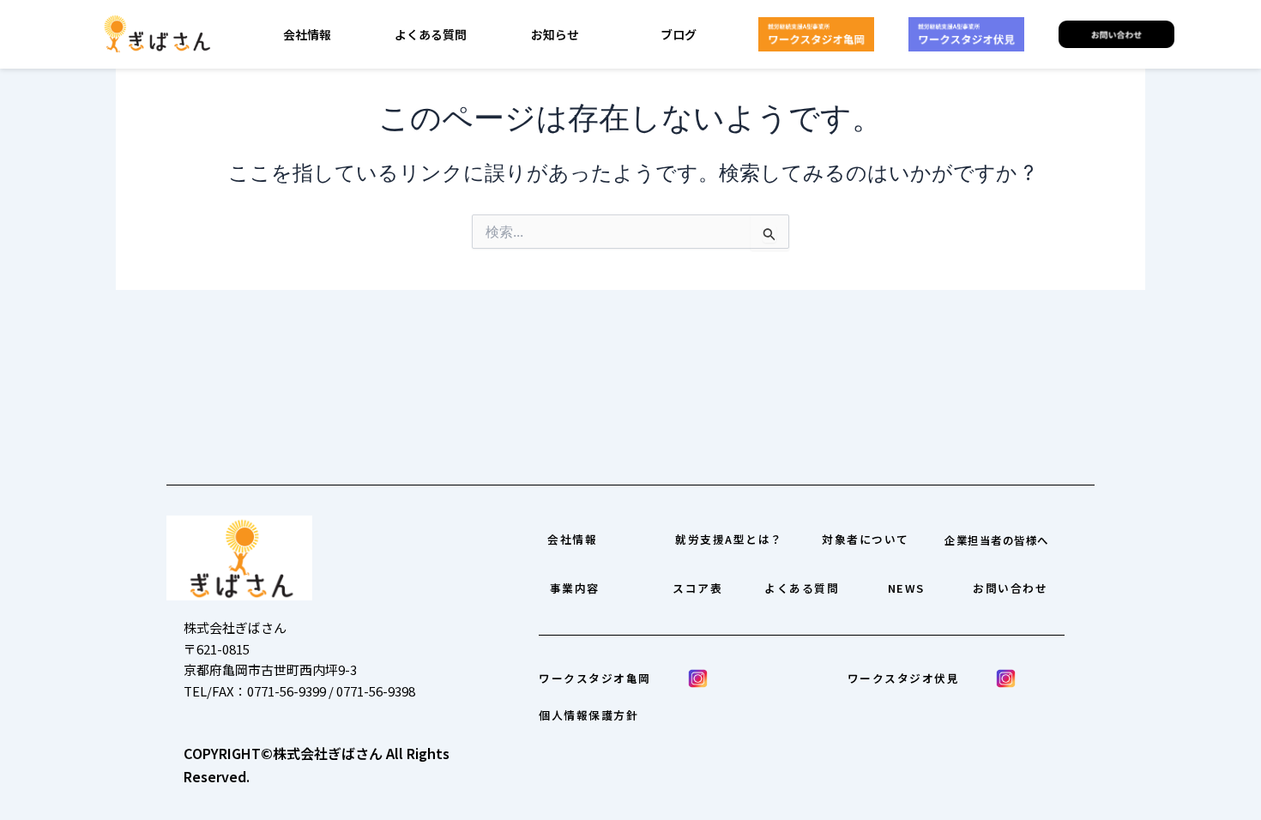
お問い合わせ (1010, 588)
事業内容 (575, 588)
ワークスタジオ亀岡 (595, 678)
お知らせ (555, 34)
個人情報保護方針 (588, 715)
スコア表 (697, 588)
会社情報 (307, 34)
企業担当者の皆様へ (996, 540)
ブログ (679, 34)
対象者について (865, 539)
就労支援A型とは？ (729, 539)
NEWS (906, 588)
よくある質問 (431, 34)
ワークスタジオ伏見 (904, 678)
